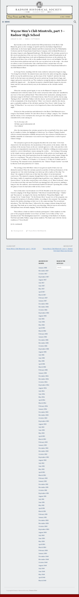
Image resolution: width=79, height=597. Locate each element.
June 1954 (42, 394)
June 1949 (42, 571)
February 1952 (43, 478)
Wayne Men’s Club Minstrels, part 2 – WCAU (21, 249)
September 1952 (44, 457)
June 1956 (42, 322)
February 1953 (43, 442)
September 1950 (44, 529)
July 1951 (41, 499)
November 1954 (44, 379)
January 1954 (43, 409)
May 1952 (42, 469)
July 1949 (42, 568)
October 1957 (43, 274)
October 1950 (43, 526)
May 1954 (42, 397)
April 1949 (42, 577)
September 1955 (44, 349)
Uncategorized (18, 231)
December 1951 (43, 484)
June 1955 (42, 358)
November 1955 (44, 343)
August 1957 (42, 280)
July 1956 (41, 319)
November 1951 (43, 487)
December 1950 (44, 520)
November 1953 (44, 415)
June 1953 (42, 430)
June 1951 (42, 502)
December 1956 (43, 304)
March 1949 (42, 580)
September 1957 (44, 277)
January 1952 (43, 481)
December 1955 (43, 340)
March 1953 (42, 439)
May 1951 (41, 505)
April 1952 (42, 472)
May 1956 (42, 325)
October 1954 (43, 382)
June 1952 (42, 466)
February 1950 (43, 550)
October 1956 (43, 310)
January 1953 (43, 445)
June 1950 (42, 538)
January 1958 (43, 268)
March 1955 (42, 367)
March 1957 (42, 295)
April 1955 (42, 364)
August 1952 (42, 460)
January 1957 (43, 301)
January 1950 (43, 553)
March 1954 (42, 403)
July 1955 (41, 355)
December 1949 (44, 556)
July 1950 (42, 535)
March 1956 (42, 331)
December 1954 (43, 376)
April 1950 (42, 544)
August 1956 (43, 316)
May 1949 (42, 574)
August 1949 (43, 565)
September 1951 (44, 493)
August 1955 (42, 352)
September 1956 (44, 313)
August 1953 (42, 424)
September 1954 (44, 385)
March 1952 (42, 475)
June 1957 (42, 286)
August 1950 (43, 532)
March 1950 (42, 547)
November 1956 (44, 307)
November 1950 (44, 523)
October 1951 (43, 490)
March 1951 (42, 511)
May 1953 (42, 433)
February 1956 (43, 334)
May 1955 (42, 361)
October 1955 (43, 346)
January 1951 (43, 517)
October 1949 (43, 562)
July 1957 (41, 283)
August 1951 (42, 496)
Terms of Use (33, 590)
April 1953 (42, 436)
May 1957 (42, 289)
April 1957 (42, 292)
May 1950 (42, 541)
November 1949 (44, 559)
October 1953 (43, 418)
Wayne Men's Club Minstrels (37, 231)
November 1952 (44, 451)
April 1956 (42, 328)
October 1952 (43, 454)
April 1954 (42, 400)
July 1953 (41, 427)
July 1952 (41, 463)
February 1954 (43, 406)
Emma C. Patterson (32, 39)
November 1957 (44, 271)
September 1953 (44, 421)
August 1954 (43, 388)
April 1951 (42, 508)
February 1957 (43, 298)
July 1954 (41, 391)
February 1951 (43, 514)
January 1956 (43, 337)
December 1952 (43, 448)
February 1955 (43, 370)
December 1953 (43, 412)
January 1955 (43, 373)
